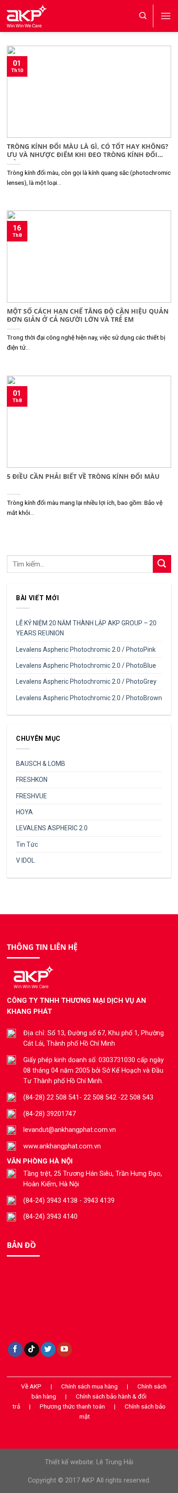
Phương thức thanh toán (72, 1406)
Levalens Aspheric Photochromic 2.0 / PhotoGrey (86, 681)
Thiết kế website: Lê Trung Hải (89, 1462)
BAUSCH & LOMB (40, 763)
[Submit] (162, 564)
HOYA (24, 812)
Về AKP (31, 1386)
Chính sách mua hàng (89, 1386)
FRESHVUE (31, 795)
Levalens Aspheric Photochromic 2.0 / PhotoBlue (86, 665)
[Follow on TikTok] (31, 1349)
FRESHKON (31, 779)
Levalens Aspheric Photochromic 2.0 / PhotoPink (86, 649)
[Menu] (165, 16)
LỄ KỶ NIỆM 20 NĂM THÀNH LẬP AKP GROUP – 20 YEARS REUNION (86, 628)
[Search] (143, 16)
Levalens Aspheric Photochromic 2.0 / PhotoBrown (89, 698)
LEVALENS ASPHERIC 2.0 (52, 828)
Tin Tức (27, 844)
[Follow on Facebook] (15, 1349)
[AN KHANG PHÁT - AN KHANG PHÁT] (66, 16)
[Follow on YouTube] (64, 1349)
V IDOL (25, 860)
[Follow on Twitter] (48, 1349)
